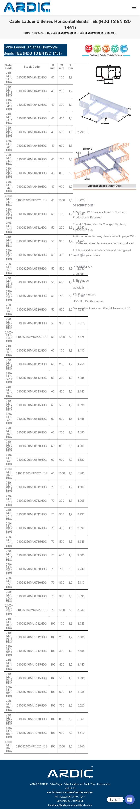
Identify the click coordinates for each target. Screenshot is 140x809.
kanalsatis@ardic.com (60, 805)
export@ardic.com (82, 805)
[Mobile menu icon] (134, 7)
